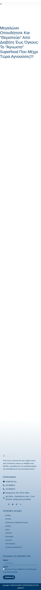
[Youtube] (12, 504)
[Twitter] (20, 504)
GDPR (5, 567)
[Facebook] (4, 504)
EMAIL (6, 560)
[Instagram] (8, 504)
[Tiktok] (16, 504)
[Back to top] (3, 584)
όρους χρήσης (12, 572)
